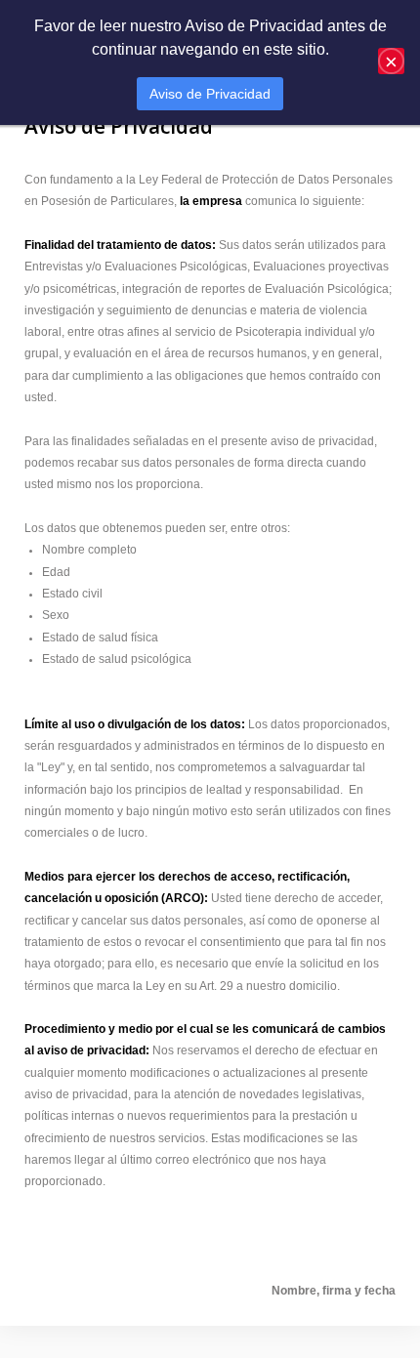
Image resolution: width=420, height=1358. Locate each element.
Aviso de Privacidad (210, 94)
